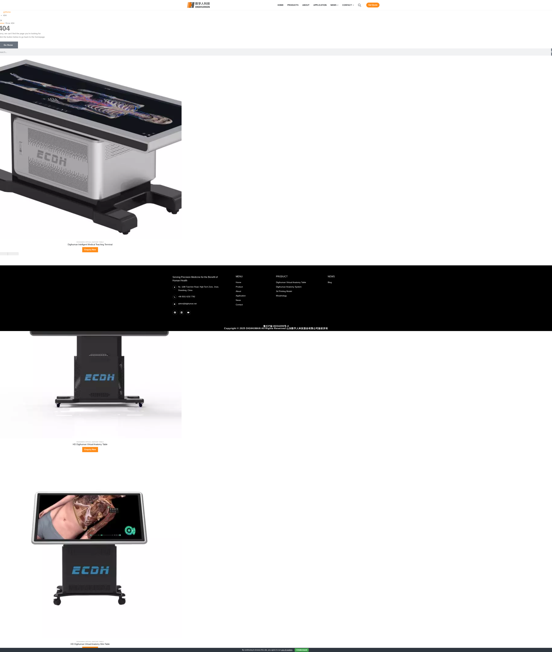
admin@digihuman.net (187, 304)
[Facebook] (174, 312)
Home (281, 5)
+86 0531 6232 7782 (186, 297)
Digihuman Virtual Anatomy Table (90, 242)
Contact (347, 5)
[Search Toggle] (359, 5)
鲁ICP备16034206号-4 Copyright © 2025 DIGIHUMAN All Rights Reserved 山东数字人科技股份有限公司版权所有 (276, 327)
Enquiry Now (90, 250)
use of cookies (286, 650)
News (333, 5)
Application (320, 5)
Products (292, 5)
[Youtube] (188, 312)
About (305, 5)
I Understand (301, 650)
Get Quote (372, 5)
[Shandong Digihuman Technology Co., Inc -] (198, 5)
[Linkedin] (181, 312)
